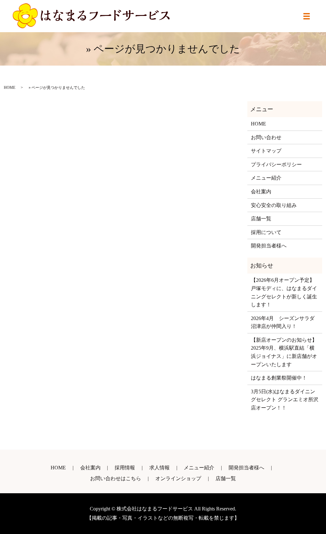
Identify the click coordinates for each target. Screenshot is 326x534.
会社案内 (261, 191)
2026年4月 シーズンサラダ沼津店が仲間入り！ (283, 322)
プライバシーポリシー (276, 164)
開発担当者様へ (269, 245)
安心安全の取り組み (274, 205)
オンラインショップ (178, 478)
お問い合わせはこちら (115, 478)
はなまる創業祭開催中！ (279, 378)
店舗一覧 (261, 218)
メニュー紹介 (266, 178)
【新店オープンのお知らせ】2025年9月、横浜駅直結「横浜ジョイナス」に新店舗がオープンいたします (284, 352)
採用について (266, 232)
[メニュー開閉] (306, 16)
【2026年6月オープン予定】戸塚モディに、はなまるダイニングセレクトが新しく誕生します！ (284, 292)
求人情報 (159, 467)
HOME (9, 87)
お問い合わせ (266, 137)
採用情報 (125, 467)
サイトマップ (266, 150)
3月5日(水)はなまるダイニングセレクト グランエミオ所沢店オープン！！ (284, 399)
